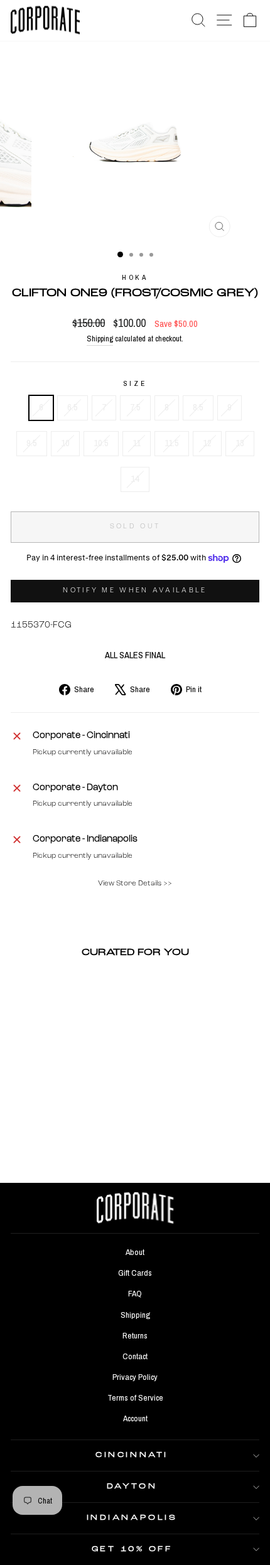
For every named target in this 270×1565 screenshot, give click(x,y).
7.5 (135, 407)
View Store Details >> (135, 883)
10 (65, 443)
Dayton (132, 1486)
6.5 (72, 407)
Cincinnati (131, 1455)
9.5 (31, 443)
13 (239, 443)
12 (207, 443)
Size (135, 383)
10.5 (101, 443)
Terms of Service (135, 1397)
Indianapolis (132, 1518)
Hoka (135, 277)
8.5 (198, 407)
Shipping (100, 338)
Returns (135, 1335)
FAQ (135, 1293)
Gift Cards (135, 1272)
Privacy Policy (135, 1376)
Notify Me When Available (135, 590)
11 (136, 443)
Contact (135, 1356)
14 (135, 479)
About (135, 1252)
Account (135, 1418)
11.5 (172, 443)
